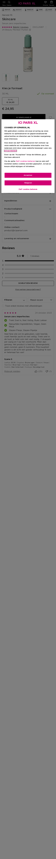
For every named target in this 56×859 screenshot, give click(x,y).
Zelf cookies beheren (28, 189)
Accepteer (28, 175)
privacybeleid (10, 151)
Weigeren (28, 183)
